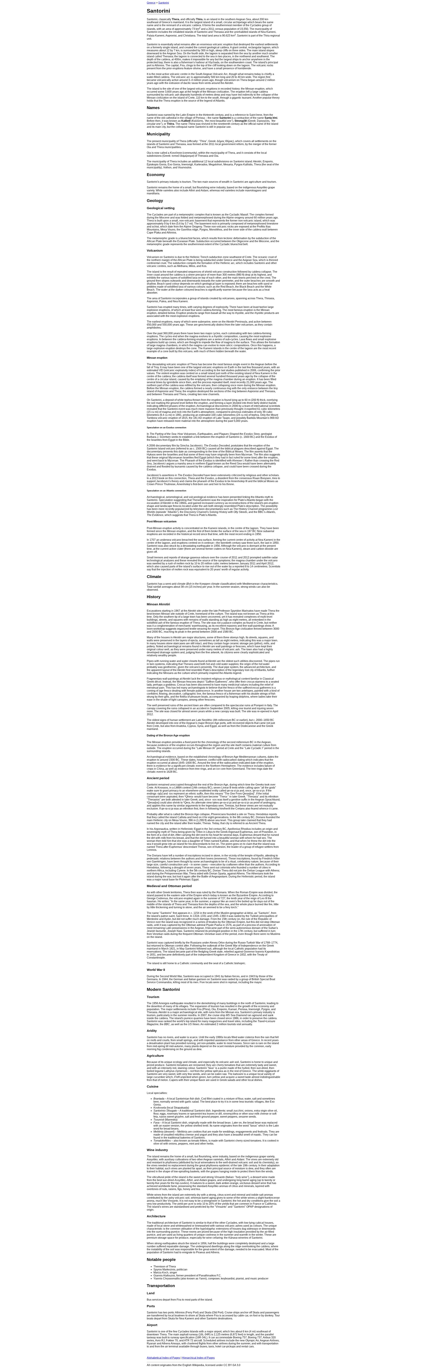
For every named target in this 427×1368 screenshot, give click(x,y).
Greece (151, 2)
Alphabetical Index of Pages (163, 1357)
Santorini (163, 2)
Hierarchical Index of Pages (198, 1357)
